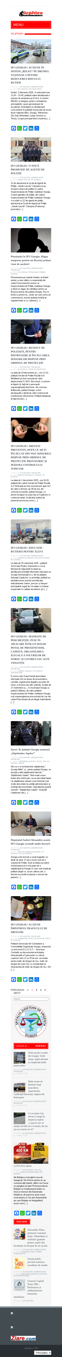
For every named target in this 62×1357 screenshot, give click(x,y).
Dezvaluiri (15, 270)
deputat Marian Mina (30, 1172)
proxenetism (16, 673)
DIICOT (39, 761)
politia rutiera (35, 89)
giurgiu (38, 475)
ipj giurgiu (23, 89)
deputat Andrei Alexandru (29, 852)
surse (21, 763)
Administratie (37, 87)
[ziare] (14, 1327)
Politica (37, 1170)
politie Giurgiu (25, 853)
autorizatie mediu (22, 1276)
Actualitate (25, 87)
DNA (44, 761)
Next (17, 993)
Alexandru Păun (28, 1252)
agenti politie (24, 180)
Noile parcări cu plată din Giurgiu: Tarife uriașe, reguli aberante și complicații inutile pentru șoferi (31, 1059)
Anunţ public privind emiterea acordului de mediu (37, 1262)
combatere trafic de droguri (31, 938)
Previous (17, 989)
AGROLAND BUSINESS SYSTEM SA (34, 1274)
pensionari (33, 272)
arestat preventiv (26, 475)
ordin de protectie (37, 369)
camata (21, 671)
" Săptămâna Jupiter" (27, 761)
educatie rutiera (41, 558)
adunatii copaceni (25, 558)
